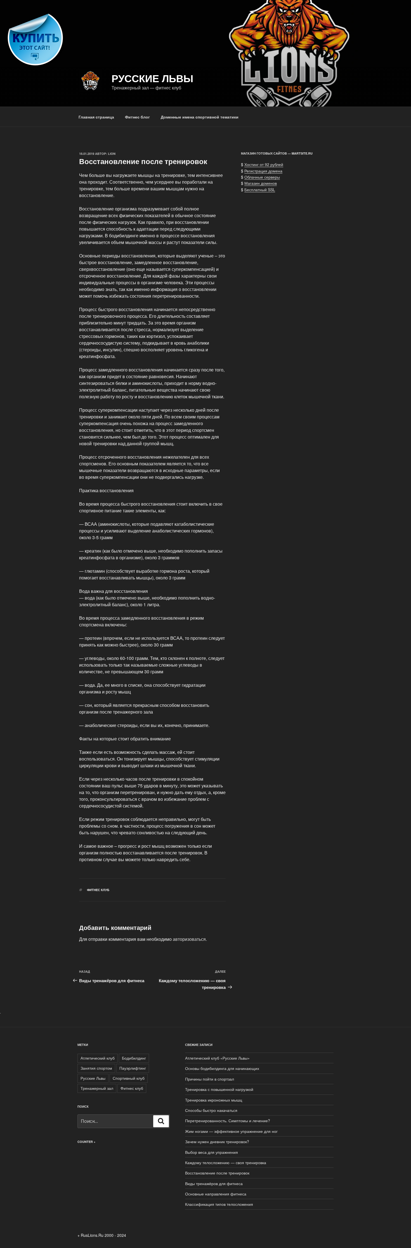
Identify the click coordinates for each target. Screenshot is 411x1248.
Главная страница (96, 117)
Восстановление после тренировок (217, 1173)
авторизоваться (189, 939)
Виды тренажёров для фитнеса (214, 1183)
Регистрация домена (263, 171)
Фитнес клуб (98, 890)
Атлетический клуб (98, 1058)
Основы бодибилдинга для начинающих (222, 1068)
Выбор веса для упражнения (211, 1152)
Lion (111, 153)
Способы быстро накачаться (211, 1110)
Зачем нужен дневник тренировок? (217, 1141)
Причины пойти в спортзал (209, 1079)
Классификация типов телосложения (219, 1204)
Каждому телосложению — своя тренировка (225, 1162)
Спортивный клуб (129, 1078)
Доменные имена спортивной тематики (199, 117)
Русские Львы (152, 78)
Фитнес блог (137, 117)
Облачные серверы (262, 177)
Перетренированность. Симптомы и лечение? (227, 1120)
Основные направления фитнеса (215, 1194)
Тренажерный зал (97, 1088)
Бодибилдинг (134, 1058)
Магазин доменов (260, 183)
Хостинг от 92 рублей (263, 164)
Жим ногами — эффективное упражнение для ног (231, 1131)
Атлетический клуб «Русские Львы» (217, 1058)
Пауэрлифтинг (132, 1068)
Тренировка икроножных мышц (213, 1100)
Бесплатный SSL (259, 189)
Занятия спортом (96, 1068)
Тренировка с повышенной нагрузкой (219, 1089)
